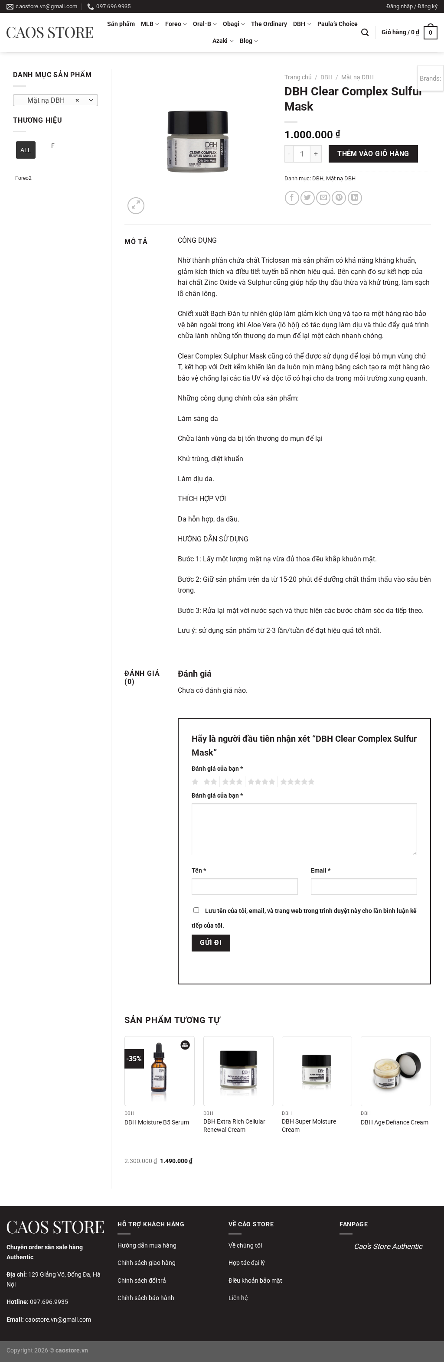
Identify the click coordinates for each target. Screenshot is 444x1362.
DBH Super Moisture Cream (309, 1126)
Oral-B (202, 24)
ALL (25, 150)
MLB (147, 24)
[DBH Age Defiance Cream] (395, 1071)
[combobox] (55, 100)
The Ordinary (269, 24)
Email (320, 870)
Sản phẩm (121, 24)
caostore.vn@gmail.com (58, 1319)
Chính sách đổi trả (142, 1280)
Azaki (220, 41)
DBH (299, 24)
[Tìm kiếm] (365, 33)
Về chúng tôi (245, 1245)
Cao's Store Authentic (388, 1246)
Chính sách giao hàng (147, 1262)
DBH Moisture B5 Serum (156, 1122)
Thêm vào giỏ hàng (373, 154)
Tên (199, 870)
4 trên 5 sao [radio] (260, 782)
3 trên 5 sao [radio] (231, 782)
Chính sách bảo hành (146, 1297)
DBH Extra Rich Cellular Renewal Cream (234, 1126)
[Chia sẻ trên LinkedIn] (355, 198)
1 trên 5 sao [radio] (194, 782)
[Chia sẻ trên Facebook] (292, 198)
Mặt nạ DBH (357, 77)
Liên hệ (238, 1297)
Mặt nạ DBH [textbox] (51, 100)
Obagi (231, 24)
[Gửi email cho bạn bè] (323, 198)
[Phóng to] (135, 205)
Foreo (173, 24)
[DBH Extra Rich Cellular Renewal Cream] (238, 1071)
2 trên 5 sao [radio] (209, 782)
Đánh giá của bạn (217, 768)
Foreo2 (23, 178)
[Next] (430, 1105)
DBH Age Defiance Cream (394, 1122)
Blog (246, 41)
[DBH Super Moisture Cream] (316, 1071)
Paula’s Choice (337, 24)
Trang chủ (298, 77)
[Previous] (124, 1105)
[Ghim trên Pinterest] (339, 198)
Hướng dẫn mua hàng (147, 1245)
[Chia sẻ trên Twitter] (307, 198)
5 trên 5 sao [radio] (296, 782)
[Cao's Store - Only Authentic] (50, 32)
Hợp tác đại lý (247, 1262)
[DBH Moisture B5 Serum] (159, 1071)
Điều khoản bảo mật (255, 1280)
